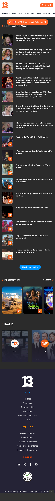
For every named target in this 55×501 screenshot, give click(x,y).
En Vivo (45, 5)
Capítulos (29, 13)
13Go (27, 419)
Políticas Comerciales (27, 442)
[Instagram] (19, 465)
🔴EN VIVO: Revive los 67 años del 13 (29, 22)
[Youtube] (36, 465)
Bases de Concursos (27, 415)
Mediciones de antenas (27, 446)
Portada (5, 13)
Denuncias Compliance (27, 450)
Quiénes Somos (27, 433)
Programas (17, 13)
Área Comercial (27, 437)
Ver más (47, 280)
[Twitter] (24, 465)
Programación (43, 13)
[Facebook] (30, 465)
